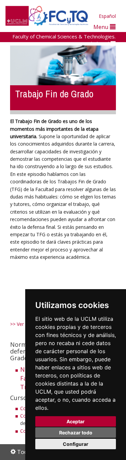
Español (107, 16)
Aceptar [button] (76, 421)
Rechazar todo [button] (75, 432)
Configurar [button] (75, 444)
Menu (101, 27)
